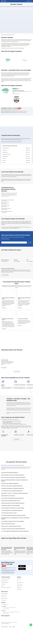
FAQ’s (18, 580)
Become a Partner (4, 595)
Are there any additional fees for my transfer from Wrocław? (12, 503)
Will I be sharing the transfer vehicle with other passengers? (12, 521)
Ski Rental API (19, 589)
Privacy (10, 626)
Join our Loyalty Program (5, 578)
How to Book (19, 578)
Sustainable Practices (4, 582)
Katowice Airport (4, 367)
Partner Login (3, 596)
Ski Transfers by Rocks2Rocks (6, 587)
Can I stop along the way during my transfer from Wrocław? (12, 498)
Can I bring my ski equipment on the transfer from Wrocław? (12, 488)
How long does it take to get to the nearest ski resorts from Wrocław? (14, 493)
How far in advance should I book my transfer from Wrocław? (12, 475)
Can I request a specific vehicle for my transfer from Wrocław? (13, 528)
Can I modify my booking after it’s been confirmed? (10, 505)
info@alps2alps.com (6, 604)
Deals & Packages (4, 580)
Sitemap (13, 626)
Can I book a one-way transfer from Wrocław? (9, 483)
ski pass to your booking (20, 403)
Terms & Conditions (4, 626)
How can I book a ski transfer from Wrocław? (9, 472)
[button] (31, 265)
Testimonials (3, 584)
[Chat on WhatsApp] (31, 625)
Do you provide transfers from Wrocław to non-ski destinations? (13, 515)
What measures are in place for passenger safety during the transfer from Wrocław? (15, 518)
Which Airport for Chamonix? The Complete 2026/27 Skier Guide (19, 548)
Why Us (2, 585)
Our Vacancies (3, 600)
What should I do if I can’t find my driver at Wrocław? (11, 526)
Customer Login (19, 584)
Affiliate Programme (4, 593)
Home (2, 34)
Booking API (19, 587)
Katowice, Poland (4, 360)
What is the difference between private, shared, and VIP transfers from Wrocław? (14, 480)
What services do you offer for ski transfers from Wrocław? (12, 465)
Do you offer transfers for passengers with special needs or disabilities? (15, 531)
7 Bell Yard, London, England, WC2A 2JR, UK (9, 607)
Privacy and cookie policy (5, 238)
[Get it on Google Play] (22, 569)
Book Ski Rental (16, 439)
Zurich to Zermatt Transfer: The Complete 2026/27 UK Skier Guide (6, 548)
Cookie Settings (19, 585)
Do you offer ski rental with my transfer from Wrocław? (11, 510)
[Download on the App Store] (22, 566)
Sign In (28, 1)
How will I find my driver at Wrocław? (8, 523)
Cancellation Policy (20, 582)
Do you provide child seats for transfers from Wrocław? (12, 490)
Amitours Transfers (4, 598)
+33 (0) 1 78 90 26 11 (6, 613)
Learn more (4, 307)
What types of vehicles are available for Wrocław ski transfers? (13, 477)
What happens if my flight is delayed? (8, 495)
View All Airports (16, 371)
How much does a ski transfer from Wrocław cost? (10, 500)
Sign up (30, 242)
